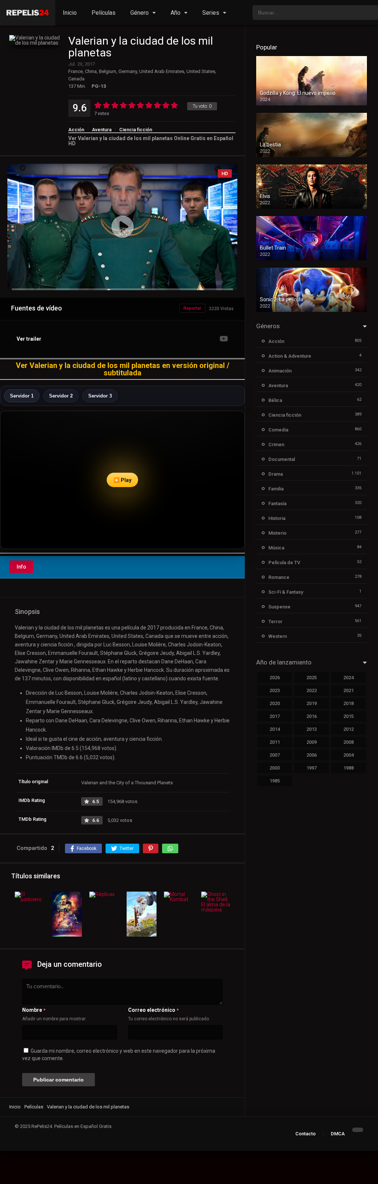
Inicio (70, 12)
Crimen (276, 444)
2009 (311, 742)
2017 (274, 716)
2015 (348, 716)
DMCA (338, 1133)
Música (276, 548)
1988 (348, 768)
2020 (274, 703)
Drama (275, 474)
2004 (348, 755)
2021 (348, 690)
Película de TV (284, 562)
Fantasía (277, 503)
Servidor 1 (22, 396)
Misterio (277, 533)
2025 (311, 677)
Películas (104, 12)
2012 (348, 729)
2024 (348, 677)
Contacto (305, 1133)
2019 (311, 703)
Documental (281, 459)
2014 (274, 729)
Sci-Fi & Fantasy (285, 592)
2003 (274, 768)
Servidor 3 (100, 396)
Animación (280, 371)
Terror (275, 621)
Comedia (278, 430)
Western (277, 636)
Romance (278, 577)
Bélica (275, 400)
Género (139, 12)
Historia (276, 518)
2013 (311, 729)
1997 (311, 768)
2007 (274, 755)
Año (176, 12)
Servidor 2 (61, 396)
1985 (274, 781)
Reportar (192, 308)
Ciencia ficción (135, 129)
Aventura (101, 129)
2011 (274, 742)
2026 (274, 677)
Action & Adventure (289, 356)
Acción (76, 129)
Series (210, 12)
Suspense (279, 607)
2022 (311, 690)
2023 (274, 690)
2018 (348, 703)
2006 (311, 755)
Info (21, 567)
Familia (276, 489)
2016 (311, 716)
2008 (348, 742)
